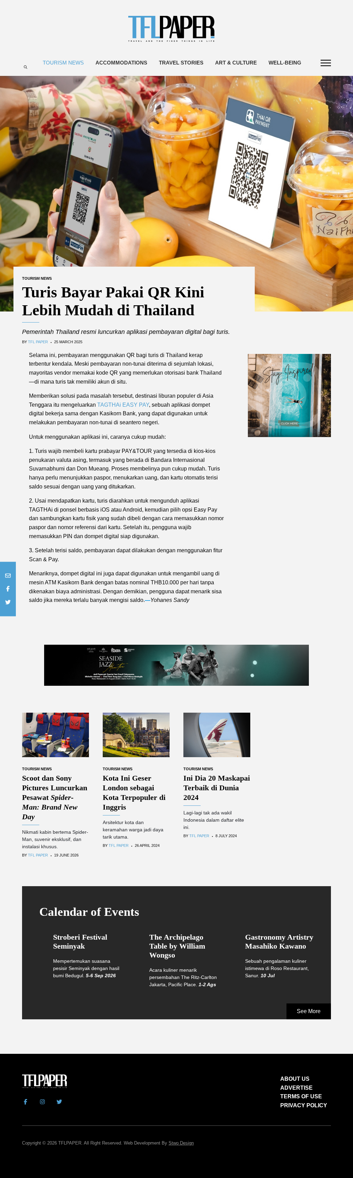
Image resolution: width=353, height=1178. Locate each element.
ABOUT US (295, 1079)
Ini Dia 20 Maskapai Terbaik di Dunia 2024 (216, 788)
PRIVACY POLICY (303, 1105)
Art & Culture (236, 63)
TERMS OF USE (301, 1096)
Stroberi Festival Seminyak (80, 941)
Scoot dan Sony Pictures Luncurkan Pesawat (54, 797)
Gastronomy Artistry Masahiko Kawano (279, 941)
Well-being (285, 63)
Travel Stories (181, 63)
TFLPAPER (69, 1143)
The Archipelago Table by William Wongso (177, 946)
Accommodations (121, 63)
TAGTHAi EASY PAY (123, 405)
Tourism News (63, 63)
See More (309, 1011)
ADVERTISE (296, 1088)
